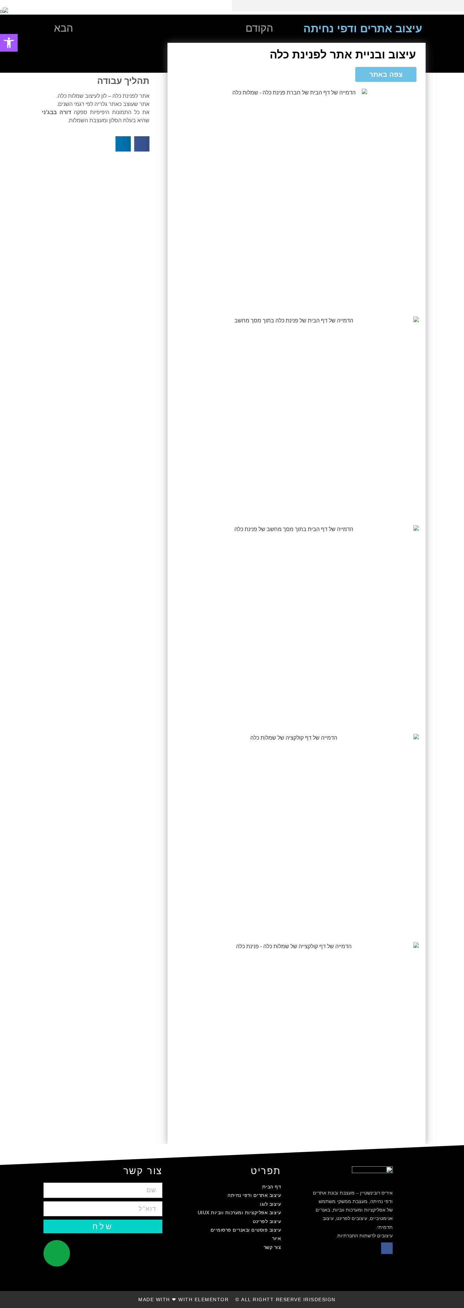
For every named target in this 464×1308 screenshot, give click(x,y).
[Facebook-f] (387, 1248)
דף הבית (271, 1186)
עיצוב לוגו (270, 1204)
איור (276, 1238)
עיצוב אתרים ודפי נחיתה (254, 1195)
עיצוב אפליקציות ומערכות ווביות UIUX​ (239, 1212)
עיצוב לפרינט (267, 1221)
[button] (348, 5)
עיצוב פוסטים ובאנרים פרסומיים (246, 1230)
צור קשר (272, 1247)
